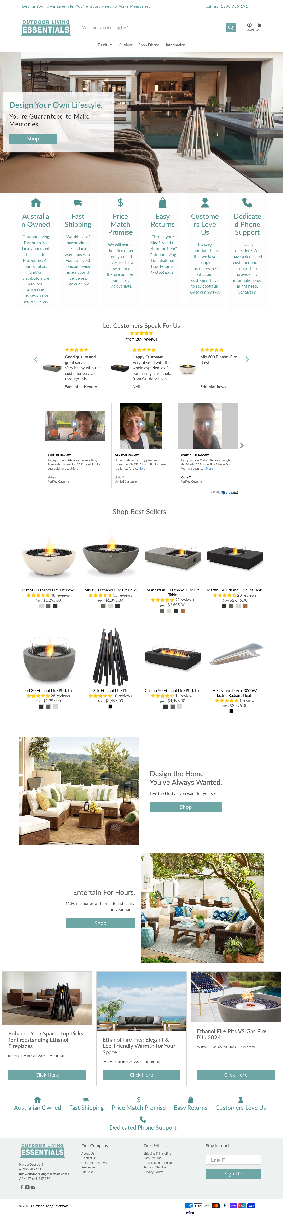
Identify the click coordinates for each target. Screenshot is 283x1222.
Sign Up (233, 1173)
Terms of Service (155, 1167)
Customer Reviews (94, 1162)
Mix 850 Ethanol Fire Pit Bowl (110, 590)
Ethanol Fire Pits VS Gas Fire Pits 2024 (231, 1034)
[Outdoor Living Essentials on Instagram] (27, 1188)
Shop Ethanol (149, 44)
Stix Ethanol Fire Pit (110, 690)
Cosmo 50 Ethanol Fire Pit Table (172, 690)
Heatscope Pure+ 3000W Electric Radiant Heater (235, 693)
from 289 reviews (141, 339)
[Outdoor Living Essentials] (46, 27)
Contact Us (89, 1158)
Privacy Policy (153, 1172)
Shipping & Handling (157, 1153)
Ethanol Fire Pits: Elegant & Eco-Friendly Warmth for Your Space (139, 1046)
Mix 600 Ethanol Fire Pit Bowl (48, 590)
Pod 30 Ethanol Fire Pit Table (48, 690)
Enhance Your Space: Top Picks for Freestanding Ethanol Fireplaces (45, 1039)
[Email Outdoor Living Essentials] (33, 1188)
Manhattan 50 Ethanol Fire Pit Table (172, 592)
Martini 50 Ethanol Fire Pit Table (235, 590)
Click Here (47, 1075)
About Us (87, 1153)
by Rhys (13, 1055)
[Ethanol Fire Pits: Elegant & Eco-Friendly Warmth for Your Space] (141, 1001)
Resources (88, 1167)
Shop (33, 138)
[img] (141, 333)
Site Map (87, 1172)
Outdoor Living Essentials (49, 1206)
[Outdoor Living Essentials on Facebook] (21, 1188)
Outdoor (126, 44)
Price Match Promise (158, 1162)
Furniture (105, 44)
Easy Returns (152, 1158)
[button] (37, 359)
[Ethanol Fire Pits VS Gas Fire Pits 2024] (236, 997)
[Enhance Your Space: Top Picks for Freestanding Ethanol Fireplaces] (47, 998)
